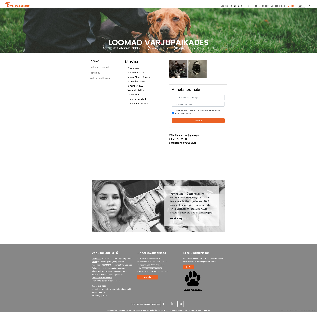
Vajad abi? (263, 6)
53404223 (103, 274)
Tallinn (94, 268)
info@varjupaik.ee (99, 295)
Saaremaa (96, 265)
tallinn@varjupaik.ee (116, 268)
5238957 (107, 258)
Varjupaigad (226, 6)
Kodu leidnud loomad (100, 78)
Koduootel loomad (99, 67)
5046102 (97, 281)
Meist (254, 6)
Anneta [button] (198, 120)
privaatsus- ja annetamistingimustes (196, 310)
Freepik (288, 310)
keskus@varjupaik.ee (111, 281)
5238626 (104, 271)
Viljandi (95, 271)
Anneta (147, 277)
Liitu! (188, 267)
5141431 (104, 268)
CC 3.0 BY (313, 310)
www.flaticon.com (298, 310)
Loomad (238, 6)
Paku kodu (95, 72)
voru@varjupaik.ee (115, 274)
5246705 (103, 262)
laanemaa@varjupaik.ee (121, 258)
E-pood (291, 6)
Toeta (246, 6)
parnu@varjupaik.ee (115, 262)
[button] (301, 6)
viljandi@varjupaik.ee (117, 271)
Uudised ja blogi (278, 6)
